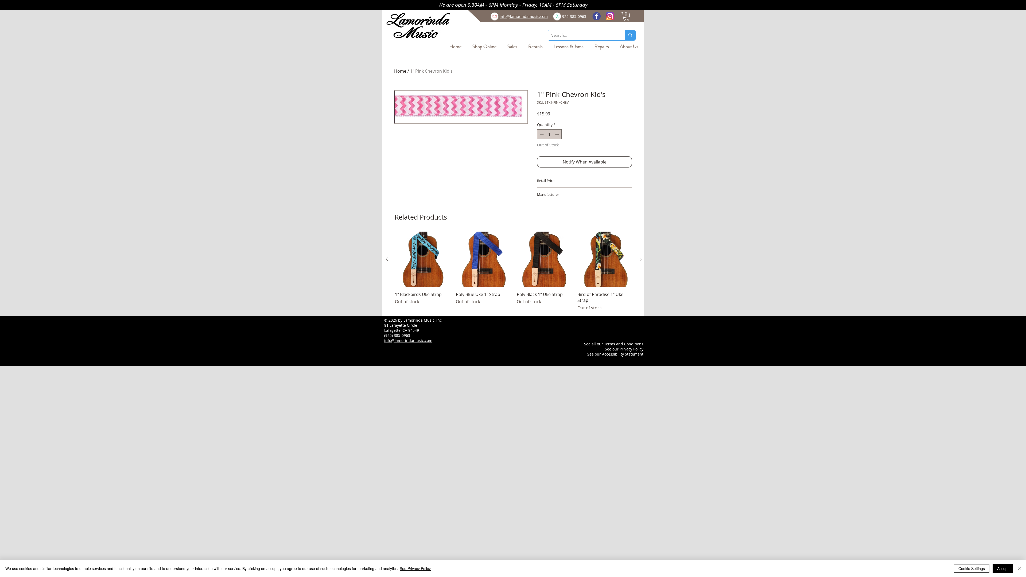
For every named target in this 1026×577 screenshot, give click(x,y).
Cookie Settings (971, 568)
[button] (626, 16)
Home (400, 71)
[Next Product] (641, 259)
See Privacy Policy (415, 568)
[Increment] (557, 134)
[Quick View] (422, 259)
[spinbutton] (549, 134)
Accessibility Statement (622, 354)
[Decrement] (541, 134)
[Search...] (630, 35)
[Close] (1019, 568)
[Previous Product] (387, 259)
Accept (1003, 568)
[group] (514, 271)
